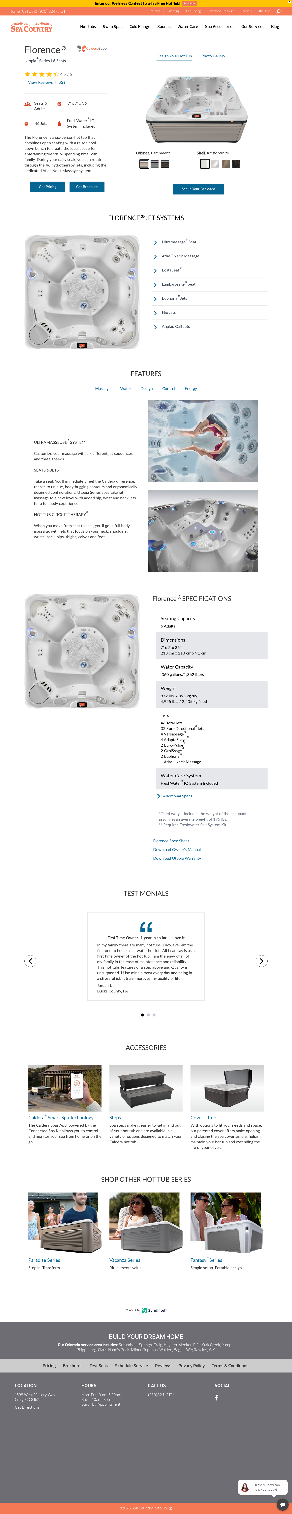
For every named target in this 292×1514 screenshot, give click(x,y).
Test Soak (99, 1366)
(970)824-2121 (161, 1394)
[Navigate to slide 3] (154, 1015)
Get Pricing (193, 11)
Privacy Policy (191, 1366)
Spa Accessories (219, 26)
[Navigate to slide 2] (148, 1015)
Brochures (73, 1366)
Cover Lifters (203, 1118)
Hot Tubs (88, 26)
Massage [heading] (103, 389)
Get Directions (27, 1407)
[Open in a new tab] (154, 1312)
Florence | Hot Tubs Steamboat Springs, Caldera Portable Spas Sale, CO (31, 27)
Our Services (252, 26)
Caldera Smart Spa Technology (61, 1117)
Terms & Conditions (230, 1366)
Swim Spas (113, 26)
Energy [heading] (191, 389)
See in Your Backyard (198, 189)
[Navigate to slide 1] (142, 1015)
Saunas (164, 26)
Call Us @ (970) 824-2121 (43, 11)
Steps (115, 1118)
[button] (144, 164)
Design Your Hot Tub (174, 56)
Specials (246, 11)
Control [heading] (168, 389)
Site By (161, 1508)
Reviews (154, 11)
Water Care (187, 26)
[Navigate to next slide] (262, 961)
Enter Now (189, 3)
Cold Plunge (140, 26)
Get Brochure (87, 187)
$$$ (62, 83)
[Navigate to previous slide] (30, 961)
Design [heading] (147, 389)
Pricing (49, 1366)
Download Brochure (220, 11)
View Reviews (40, 83)
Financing (173, 11)
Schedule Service (131, 1366)
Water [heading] (125, 389)
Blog (275, 26)
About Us (264, 11)
